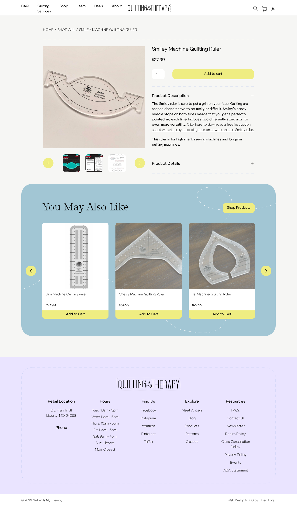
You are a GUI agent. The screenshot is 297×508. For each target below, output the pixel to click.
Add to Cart (75, 314)
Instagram (148, 418)
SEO (251, 500)
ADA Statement (235, 470)
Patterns (192, 434)
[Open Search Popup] (255, 9)
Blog (192, 418)
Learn (81, 6)
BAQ (25, 6)
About (117, 6)
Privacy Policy (236, 454)
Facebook (148, 410)
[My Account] (273, 8)
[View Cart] (264, 9)
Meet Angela (192, 410)
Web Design (236, 500)
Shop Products (238, 207)
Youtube (148, 426)
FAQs (235, 410)
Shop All (66, 30)
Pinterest (148, 434)
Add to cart (213, 73)
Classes (192, 441)
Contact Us (236, 418)
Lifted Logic (267, 500)
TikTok (148, 441)
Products (192, 426)
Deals (98, 6)
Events (235, 462)
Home (48, 30)
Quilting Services (44, 8)
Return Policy (235, 434)
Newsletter (236, 426)
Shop (64, 6)
